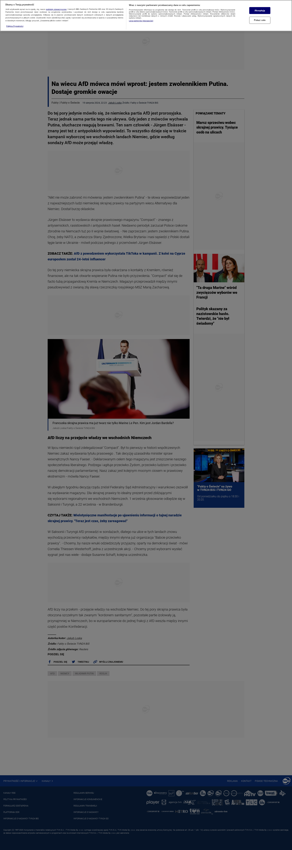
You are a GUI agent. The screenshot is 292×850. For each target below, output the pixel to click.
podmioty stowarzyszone (56, 9)
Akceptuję (259, 10)
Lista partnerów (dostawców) (141, 21)
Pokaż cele (259, 20)
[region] (146, 15)
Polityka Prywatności (14, 26)
